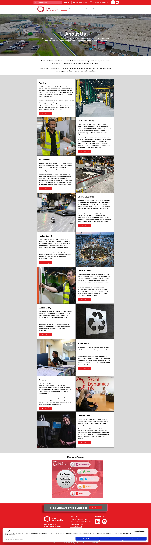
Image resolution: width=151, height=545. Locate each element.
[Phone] (74, 2)
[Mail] (91, 2)
